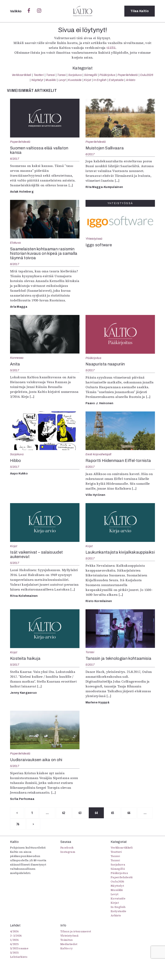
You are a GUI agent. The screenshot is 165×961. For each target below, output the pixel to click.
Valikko (16, 11)
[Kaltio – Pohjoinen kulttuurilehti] (82, 11)
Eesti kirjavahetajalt (98, 454)
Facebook (67, 848)
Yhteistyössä (94, 238)
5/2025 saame (19, 948)
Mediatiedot (68, 944)
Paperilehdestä (128, 75)
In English (99, 80)
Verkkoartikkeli (21, 75)
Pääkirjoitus (107, 75)
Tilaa (139, 11)
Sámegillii (90, 75)
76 (17, 824)
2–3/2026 (16, 936)
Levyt (62, 80)
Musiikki (50, 80)
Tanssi (50, 75)
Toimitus (66, 940)
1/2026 (14, 940)
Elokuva (15, 242)
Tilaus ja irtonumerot (75, 931)
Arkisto (130, 80)
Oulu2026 (146, 75)
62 (63, 813)
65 (112, 813)
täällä (111, 47)
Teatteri (39, 75)
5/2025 (14, 953)
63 (79, 813)
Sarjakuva (75, 75)
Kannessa (17, 357)
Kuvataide (74, 80)
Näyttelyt (37, 80)
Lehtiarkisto (18, 957)
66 (128, 813)
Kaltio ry (66, 948)
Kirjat (87, 80)
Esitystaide (116, 80)
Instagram (67, 852)
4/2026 (14, 931)
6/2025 (14, 944)
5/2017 (14, 370)
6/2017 (14, 158)
